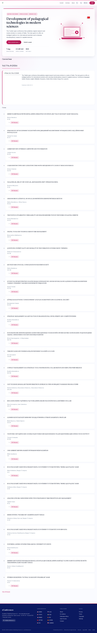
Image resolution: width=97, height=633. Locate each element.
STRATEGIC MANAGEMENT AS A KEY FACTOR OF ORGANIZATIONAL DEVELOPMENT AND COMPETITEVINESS (41, 316)
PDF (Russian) (15, 122)
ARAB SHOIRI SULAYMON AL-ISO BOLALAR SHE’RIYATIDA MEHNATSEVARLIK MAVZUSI (34, 198)
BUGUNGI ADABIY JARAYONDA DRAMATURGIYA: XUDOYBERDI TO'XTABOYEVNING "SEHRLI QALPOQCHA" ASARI (43, 467)
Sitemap (81, 618)
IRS (49, 617)
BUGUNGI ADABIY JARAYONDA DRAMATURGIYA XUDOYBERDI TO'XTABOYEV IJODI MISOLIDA (37, 529)
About (73, 2)
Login (92, 2)
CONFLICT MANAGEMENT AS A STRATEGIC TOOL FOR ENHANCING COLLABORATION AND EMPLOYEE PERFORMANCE (44, 368)
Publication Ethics (64, 616)
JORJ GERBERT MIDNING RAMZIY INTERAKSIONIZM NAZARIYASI (27, 450)
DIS (38, 623)
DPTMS (40, 620)
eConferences (7, 610)
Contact (62, 621)
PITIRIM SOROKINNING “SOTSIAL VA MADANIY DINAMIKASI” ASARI (28, 577)
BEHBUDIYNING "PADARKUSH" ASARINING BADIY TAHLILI (25, 515)
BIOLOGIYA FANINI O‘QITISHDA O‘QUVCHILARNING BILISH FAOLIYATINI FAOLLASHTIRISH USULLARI (39, 401)
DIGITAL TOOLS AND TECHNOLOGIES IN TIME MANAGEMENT (27, 231)
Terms (80, 614)
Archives (67, 2)
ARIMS (39, 611)
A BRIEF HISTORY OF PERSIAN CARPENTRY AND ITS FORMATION (27, 149)
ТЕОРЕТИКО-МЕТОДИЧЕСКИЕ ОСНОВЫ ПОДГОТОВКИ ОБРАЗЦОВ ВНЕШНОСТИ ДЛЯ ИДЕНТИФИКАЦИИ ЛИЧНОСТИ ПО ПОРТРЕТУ (48, 434)
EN (86, 2)
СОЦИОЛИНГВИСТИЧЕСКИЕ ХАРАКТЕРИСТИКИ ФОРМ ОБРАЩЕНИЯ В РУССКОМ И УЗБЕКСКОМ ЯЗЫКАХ (40, 165)
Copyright (81, 616)
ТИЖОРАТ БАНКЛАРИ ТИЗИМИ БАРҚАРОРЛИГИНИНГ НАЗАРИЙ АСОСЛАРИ (30, 351)
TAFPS (39, 614)
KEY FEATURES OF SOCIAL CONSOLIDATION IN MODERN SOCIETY (28, 265)
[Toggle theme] (81, 2)
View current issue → (14, 42)
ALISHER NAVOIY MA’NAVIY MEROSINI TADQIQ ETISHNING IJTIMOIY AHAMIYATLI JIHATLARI (36, 417)
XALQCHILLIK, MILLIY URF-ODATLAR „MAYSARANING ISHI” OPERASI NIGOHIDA (32, 182)
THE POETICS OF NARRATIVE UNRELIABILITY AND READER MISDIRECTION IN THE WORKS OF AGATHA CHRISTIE (42, 215)
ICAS (49, 611)
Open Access (63, 618)
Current (61, 2)
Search (77, 3)
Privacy (81, 611)
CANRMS (50, 623)
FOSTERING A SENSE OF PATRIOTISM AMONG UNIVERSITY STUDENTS (29, 544)
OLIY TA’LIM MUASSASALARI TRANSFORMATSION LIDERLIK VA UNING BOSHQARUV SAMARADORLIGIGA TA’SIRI (42, 384)
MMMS (39, 617)
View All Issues (6, 592)
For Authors (63, 614)
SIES (49, 614)
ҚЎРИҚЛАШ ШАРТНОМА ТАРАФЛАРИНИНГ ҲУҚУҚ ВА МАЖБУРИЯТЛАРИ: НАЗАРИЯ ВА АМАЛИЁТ (38, 300)
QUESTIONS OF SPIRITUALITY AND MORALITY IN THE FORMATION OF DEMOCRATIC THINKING (37, 248)
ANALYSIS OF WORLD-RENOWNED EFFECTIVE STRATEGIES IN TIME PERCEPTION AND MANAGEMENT (39, 498)
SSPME (50, 620)
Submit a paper (28, 42)
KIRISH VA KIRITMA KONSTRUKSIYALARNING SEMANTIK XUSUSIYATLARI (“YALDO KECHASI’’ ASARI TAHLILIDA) (42, 114)
